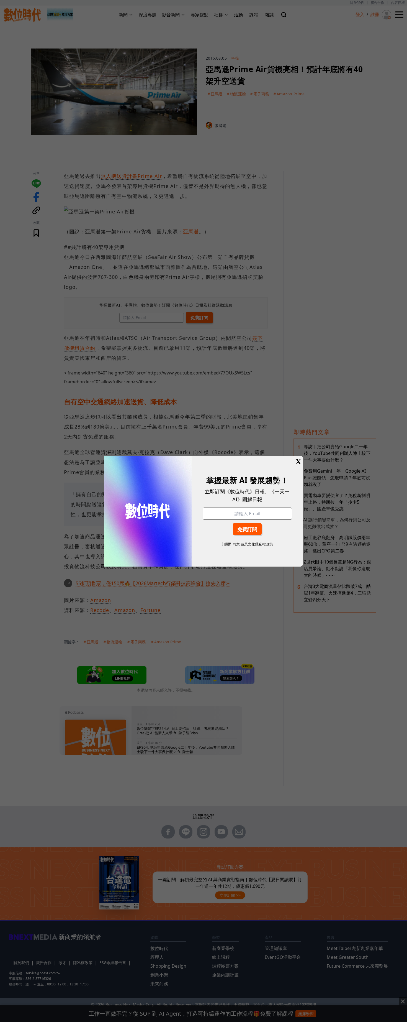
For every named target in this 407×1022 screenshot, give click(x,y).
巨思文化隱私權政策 (257, 544)
